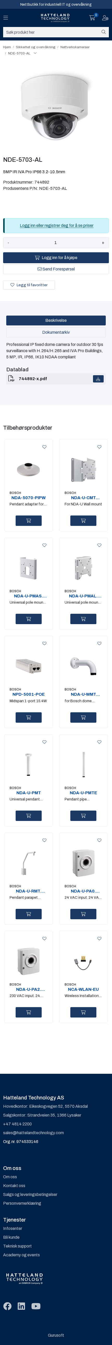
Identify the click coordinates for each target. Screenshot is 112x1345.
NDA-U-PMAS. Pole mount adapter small (28, 596)
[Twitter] (7, 1306)
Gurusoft (56, 1335)
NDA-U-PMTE (83, 793)
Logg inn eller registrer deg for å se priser (57, 225)
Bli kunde (11, 1237)
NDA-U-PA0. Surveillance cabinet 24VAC (83, 891)
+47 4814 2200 (17, 1124)
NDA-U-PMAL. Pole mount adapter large (83, 596)
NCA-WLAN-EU (83, 989)
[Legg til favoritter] (43, 447)
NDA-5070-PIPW (28, 498)
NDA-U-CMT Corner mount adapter (83, 498)
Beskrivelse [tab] (56, 320)
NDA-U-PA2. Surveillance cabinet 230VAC (28, 989)
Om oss (10, 1177)
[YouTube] (36, 1306)
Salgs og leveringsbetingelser (30, 1194)
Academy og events (21, 1255)
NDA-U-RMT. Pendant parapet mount (28, 891)
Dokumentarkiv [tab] (56, 332)
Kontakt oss (14, 1185)
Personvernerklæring (22, 1203)
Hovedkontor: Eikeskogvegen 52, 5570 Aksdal (45, 1106)
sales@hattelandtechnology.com (33, 1133)
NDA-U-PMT (28, 793)
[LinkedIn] (21, 1306)
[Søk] (103, 32)
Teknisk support (17, 1246)
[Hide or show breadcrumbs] (35, 53)
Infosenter (12, 1228)
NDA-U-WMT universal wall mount (83, 694)
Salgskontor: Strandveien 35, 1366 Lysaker (42, 1115)
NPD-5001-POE (29, 694)
